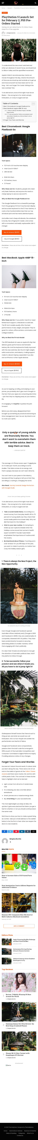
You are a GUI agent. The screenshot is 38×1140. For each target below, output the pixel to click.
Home (5, 1131)
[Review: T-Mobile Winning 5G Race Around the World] (19, 982)
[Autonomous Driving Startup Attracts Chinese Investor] (6, 951)
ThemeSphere (29, 1127)
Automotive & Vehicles (15, 1131)
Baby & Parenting (11, 1133)
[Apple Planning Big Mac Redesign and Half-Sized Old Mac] (6, 942)
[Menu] (3, 3)
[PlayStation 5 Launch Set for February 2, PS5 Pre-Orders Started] (19, 50)
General (4, 13)
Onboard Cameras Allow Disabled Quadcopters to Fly (24, 959)
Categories (21, 1133)
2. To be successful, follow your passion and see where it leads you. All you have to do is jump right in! (19, 116)
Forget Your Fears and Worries (14, 120)
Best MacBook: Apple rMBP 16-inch (15, 108)
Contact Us (20, 1135)
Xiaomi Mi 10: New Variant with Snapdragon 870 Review (18, 1054)
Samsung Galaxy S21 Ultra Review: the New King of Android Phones (20, 1025)
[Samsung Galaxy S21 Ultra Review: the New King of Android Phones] (19, 1011)
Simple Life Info (11, 33)
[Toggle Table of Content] (32, 103)
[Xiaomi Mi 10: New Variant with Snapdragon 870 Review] (19, 1041)
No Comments (31, 33)
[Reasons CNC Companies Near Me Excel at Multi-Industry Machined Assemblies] (19, 902)
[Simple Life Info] (18, 3)
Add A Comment (19, 926)
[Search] (35, 3)
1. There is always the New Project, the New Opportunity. (19, 111)
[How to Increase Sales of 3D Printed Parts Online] (19, 863)
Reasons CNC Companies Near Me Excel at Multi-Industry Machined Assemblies (17, 916)
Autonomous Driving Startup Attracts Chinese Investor (22, 950)
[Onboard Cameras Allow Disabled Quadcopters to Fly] (6, 961)
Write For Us (30, 1133)
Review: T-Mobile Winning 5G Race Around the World (18, 995)
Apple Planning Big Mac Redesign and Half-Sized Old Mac (24, 940)
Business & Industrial (30, 1131)
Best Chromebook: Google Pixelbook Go (17, 106)
